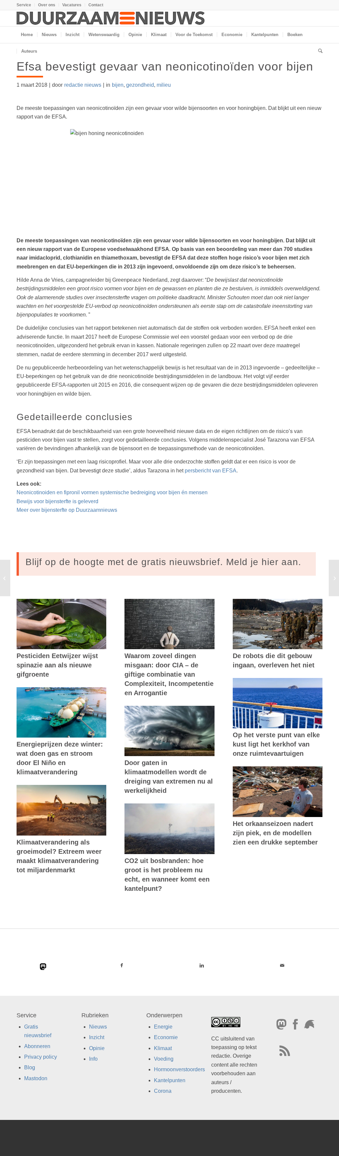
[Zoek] (318, 51)
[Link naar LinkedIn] (202, 965)
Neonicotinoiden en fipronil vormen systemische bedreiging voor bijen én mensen (112, 492)
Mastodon (35, 1078)
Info (93, 1059)
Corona (162, 1091)
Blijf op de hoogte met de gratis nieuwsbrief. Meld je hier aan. (163, 562)
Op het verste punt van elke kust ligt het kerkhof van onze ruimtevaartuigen (276, 744)
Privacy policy (40, 1057)
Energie (163, 1027)
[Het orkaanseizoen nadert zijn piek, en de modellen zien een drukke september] (277, 791)
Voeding (163, 1059)
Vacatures (71, 5)
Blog (29, 1068)
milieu (164, 85)
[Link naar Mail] (282, 965)
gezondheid (140, 85)
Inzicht (96, 1037)
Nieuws (98, 1027)
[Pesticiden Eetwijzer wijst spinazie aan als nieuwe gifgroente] (61, 624)
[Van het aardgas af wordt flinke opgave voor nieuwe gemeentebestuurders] (5, 578)
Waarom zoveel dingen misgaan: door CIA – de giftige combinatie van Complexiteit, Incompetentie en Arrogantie (169, 674)
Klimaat (163, 1048)
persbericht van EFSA (210, 470)
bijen (117, 85)
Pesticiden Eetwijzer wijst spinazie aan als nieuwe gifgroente (57, 665)
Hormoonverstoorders (179, 1070)
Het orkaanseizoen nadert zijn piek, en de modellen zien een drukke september (275, 833)
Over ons (46, 5)
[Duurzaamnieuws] (111, 18)
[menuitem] (26, 5)
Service (24, 5)
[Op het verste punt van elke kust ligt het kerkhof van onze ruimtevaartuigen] (277, 703)
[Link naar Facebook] (121, 965)
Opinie (97, 1048)
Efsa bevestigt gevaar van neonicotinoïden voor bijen (165, 66)
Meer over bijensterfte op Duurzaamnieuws (67, 510)
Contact (95, 5)
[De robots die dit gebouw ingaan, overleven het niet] (277, 624)
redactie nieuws (82, 85)
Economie (166, 1037)
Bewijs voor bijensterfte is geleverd (57, 501)
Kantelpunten (169, 1080)
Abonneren (37, 1046)
